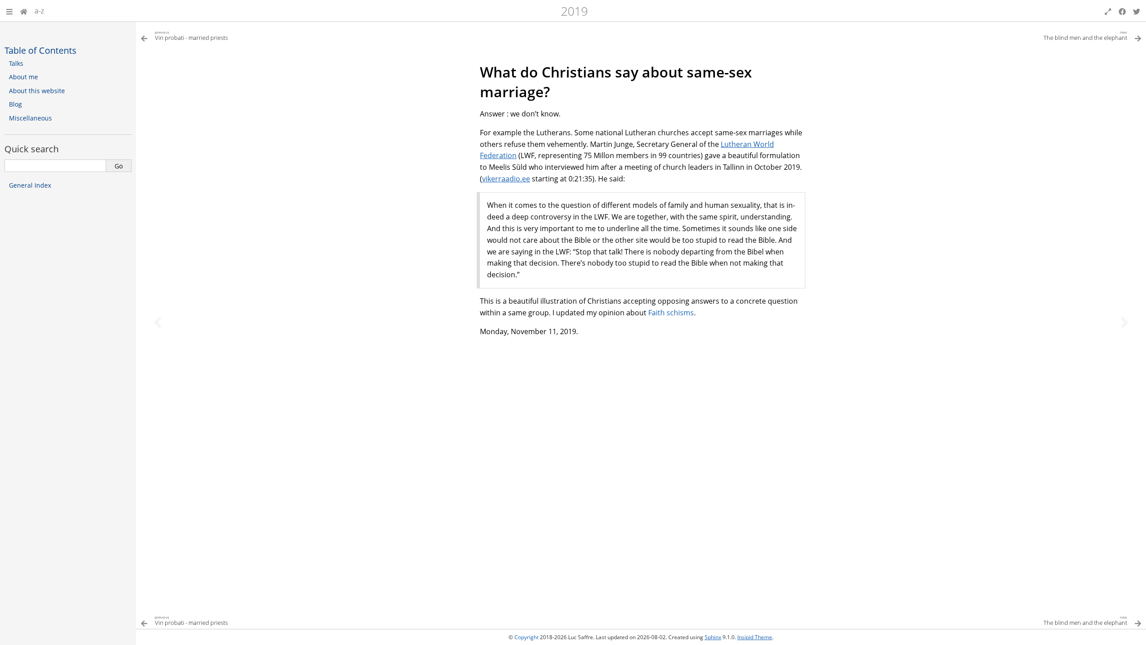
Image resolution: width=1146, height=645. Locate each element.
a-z (39, 11)
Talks (16, 63)
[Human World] (24, 10)
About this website (37, 90)
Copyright (526, 637)
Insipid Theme (754, 637)
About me (23, 77)
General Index (30, 185)
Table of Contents (40, 50)
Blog (15, 104)
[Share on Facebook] (1122, 10)
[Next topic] (1124, 322)
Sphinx (713, 637)
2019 (574, 11)
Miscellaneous (30, 118)
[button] (9, 10)
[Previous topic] (157, 322)
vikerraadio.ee (506, 179)
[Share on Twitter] (1136, 10)
